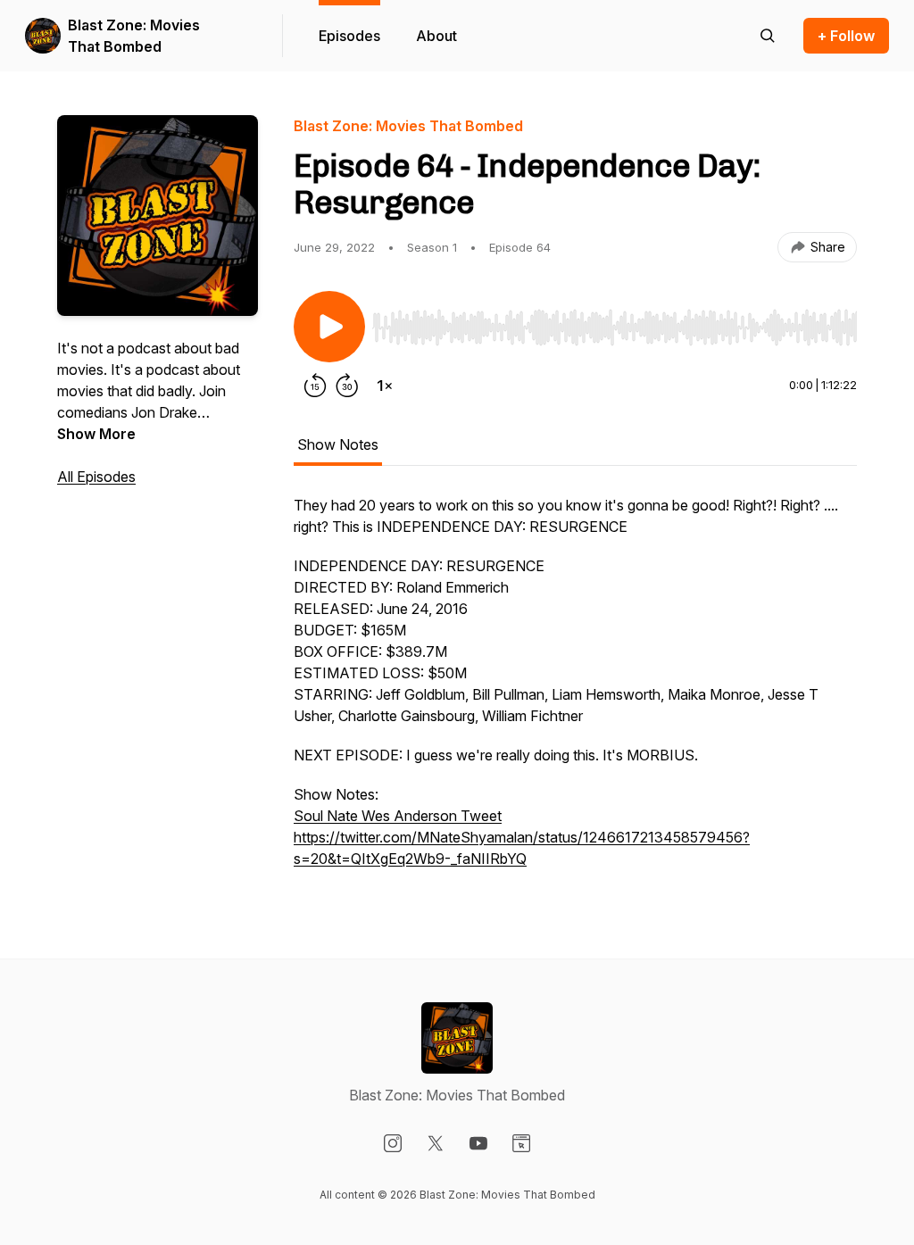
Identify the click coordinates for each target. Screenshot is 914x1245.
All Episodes (96, 477)
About (436, 36)
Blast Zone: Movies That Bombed (134, 35)
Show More (96, 434)
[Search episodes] (767, 35)
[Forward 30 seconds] (347, 385)
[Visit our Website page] (521, 1143)
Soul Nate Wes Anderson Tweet (398, 816)
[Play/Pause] (329, 326)
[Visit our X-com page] (436, 1143)
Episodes (349, 36)
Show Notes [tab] (337, 444)
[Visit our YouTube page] (478, 1143)
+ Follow (846, 36)
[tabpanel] (575, 690)
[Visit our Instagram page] (393, 1143)
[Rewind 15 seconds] (315, 385)
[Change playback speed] (385, 385)
